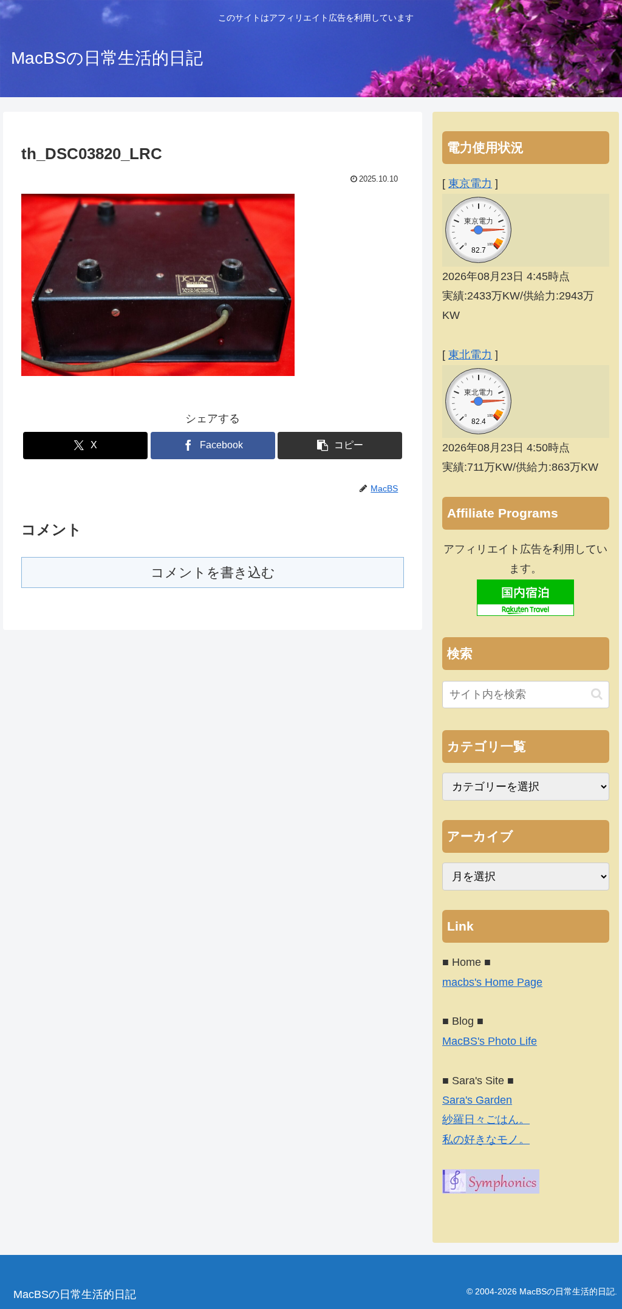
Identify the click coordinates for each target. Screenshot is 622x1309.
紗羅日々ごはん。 (486, 1119)
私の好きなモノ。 (486, 1139)
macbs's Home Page (492, 982)
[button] (340, 445)
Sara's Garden (477, 1100)
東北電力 (470, 355)
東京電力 (470, 183)
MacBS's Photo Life (489, 1041)
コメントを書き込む (213, 572)
